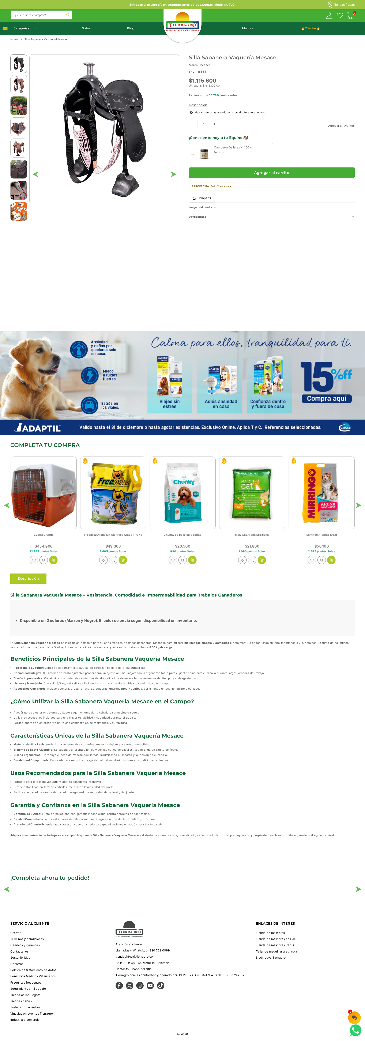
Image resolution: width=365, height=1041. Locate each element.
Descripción (198, 105)
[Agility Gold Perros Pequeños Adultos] (321, 493)
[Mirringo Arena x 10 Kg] (182, 493)
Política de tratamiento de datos (33, 970)
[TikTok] (160, 988)
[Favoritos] (340, 16)
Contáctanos (19, 951)
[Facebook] (119, 988)
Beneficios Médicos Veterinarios (33, 976)
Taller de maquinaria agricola (276, 951)
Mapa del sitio (142, 969)
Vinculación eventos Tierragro (31, 1013)
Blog (130, 28)
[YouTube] (150, 988)
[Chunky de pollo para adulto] (43, 493)
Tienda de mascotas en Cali (276, 939)
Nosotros (16, 964)
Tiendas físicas (344, 4)
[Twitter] (129, 988)
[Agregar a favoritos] (34, 560)
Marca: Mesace (200, 65)
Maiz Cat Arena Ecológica (113, 534)
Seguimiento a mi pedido (28, 988)
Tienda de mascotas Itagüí (275, 945)
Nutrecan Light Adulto (252, 534)
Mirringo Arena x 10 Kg (182, 534)
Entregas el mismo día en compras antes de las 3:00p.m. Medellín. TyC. (182, 4)
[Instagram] (140, 988)
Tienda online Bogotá (25, 995)
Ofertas (15, 933)
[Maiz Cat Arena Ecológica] (113, 493)
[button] (350, 16)
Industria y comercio (24, 1019)
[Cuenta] (329, 16)
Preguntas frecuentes (25, 982)
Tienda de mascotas (270, 933)
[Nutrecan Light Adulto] (252, 493)
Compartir (204, 198)
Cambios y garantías (25, 945)
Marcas (247, 28)
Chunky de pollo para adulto (43, 534)
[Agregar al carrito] (192, 560)
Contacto (122, 969)
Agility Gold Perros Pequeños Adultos (321, 534)
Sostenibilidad (20, 957)
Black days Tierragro (271, 957)
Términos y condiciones (27, 939)
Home (14, 39)
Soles (86, 28)
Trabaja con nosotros (25, 1007)
